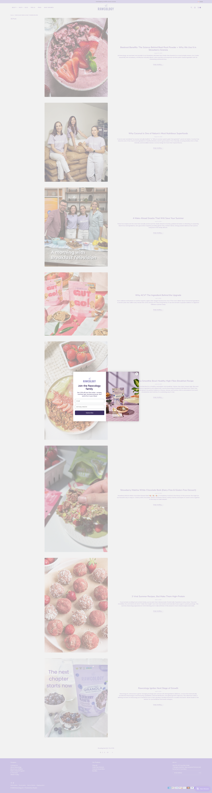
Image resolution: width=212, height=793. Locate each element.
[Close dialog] (136, 373)
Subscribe (89, 413)
